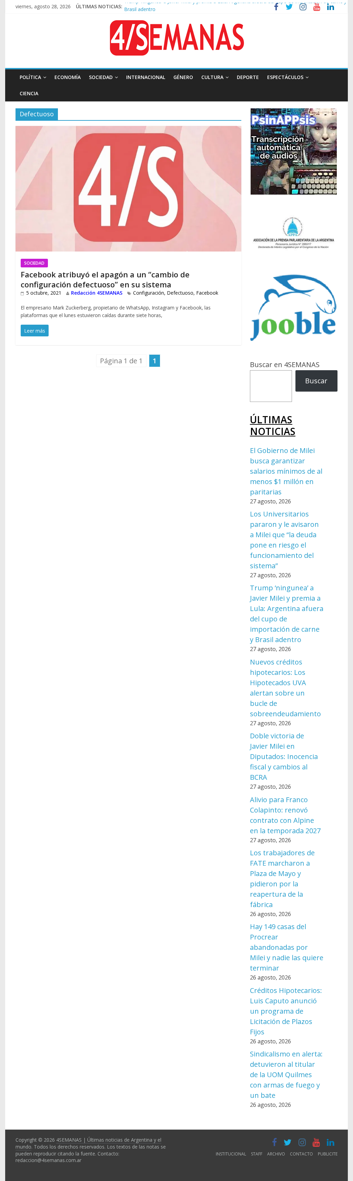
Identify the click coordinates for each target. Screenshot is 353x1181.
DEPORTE (248, 77)
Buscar (316, 380)
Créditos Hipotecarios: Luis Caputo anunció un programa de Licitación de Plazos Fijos (286, 1011)
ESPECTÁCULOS (285, 77)
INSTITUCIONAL (231, 1154)
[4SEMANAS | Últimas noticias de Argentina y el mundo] (176, 25)
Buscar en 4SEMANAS (285, 364)
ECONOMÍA (67, 77)
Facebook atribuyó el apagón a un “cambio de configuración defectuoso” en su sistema (105, 279)
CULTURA (212, 77)
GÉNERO (183, 77)
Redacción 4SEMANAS (96, 292)
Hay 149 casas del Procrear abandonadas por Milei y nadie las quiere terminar (286, 947)
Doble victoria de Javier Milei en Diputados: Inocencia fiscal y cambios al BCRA (284, 756)
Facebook (207, 292)
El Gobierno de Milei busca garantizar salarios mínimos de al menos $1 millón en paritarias (286, 471)
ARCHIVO (276, 1154)
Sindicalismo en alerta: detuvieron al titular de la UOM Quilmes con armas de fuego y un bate (286, 1074)
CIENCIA (29, 93)
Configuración (148, 292)
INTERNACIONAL (145, 77)
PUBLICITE (327, 1154)
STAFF (256, 1154)
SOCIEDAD (101, 77)
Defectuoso (180, 292)
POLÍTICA (30, 77)
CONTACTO (301, 1154)
